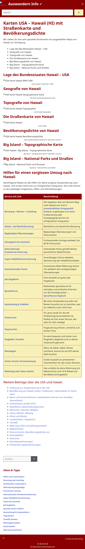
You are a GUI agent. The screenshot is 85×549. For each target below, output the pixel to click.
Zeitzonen (15, 438)
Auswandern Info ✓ (25, 3)
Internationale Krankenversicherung (19, 494)
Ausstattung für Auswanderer (16, 512)
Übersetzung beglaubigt (14, 487)
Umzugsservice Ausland (17, 241)
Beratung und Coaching (13, 480)
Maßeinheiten (17, 428)
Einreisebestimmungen (21, 441)
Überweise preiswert (12, 530)
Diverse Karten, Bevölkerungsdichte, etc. (30, 432)
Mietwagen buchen (11, 523)
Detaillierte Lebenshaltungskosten (27, 406)
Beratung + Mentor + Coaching (20, 211)
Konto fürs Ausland (11, 501)
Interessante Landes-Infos (23, 403)
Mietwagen (10, 351)
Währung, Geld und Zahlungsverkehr (28, 425)
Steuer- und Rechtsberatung (19, 226)
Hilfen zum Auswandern (13, 476)
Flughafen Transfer (14, 339)
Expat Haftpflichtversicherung (20, 259)
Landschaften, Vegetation (22, 419)
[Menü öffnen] (82, 4)
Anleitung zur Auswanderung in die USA (30, 387)
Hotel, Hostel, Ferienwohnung (20, 361)
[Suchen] (34, 459)
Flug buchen (11, 329)
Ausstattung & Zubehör (17, 304)
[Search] (78, 12)
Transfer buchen (10, 519)
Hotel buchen (9, 526)
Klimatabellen (16, 435)
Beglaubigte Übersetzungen (19, 233)
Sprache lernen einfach (13, 508)
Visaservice (10, 317)
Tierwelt (14, 422)
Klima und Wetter (18, 416)
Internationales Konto (16, 269)
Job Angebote (11, 279)
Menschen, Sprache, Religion (24, 409)
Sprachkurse (11, 291)
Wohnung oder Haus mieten (19, 371)
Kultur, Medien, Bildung (21, 413)
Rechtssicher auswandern (14, 484)
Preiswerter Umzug (11, 491)
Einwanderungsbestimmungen (25, 444)
